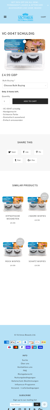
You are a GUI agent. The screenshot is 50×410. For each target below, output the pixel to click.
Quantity (6, 96)
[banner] (25, 17)
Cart (43, 17)
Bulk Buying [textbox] (9, 80)
